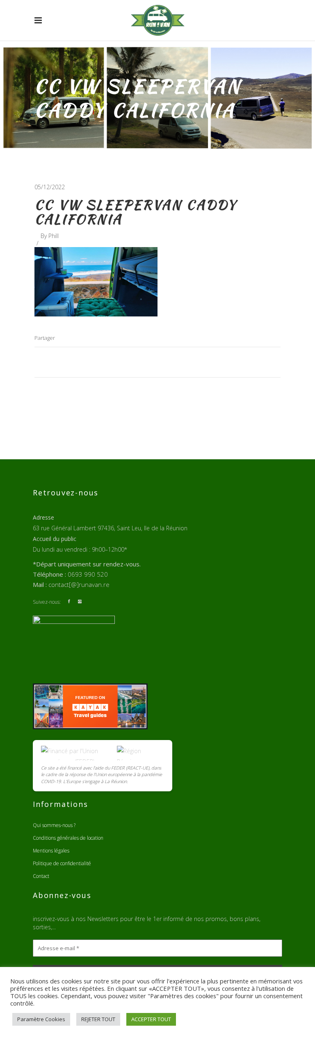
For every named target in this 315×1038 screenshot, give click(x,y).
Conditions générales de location (68, 837)
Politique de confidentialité (62, 863)
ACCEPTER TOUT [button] (151, 1019)
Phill (53, 236)
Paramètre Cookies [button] (41, 1019)
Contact (41, 876)
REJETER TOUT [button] (98, 1019)
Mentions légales (51, 850)
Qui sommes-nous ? (54, 825)
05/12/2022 (49, 187)
